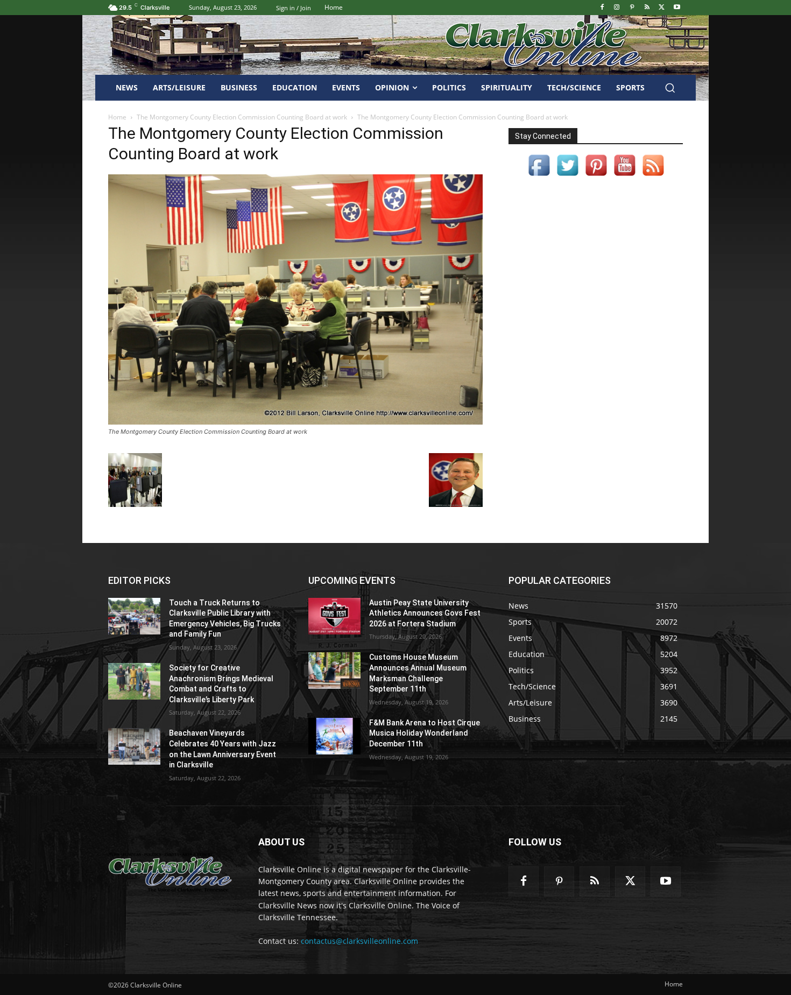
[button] (670, 88)
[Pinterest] (632, 8)
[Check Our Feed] (653, 176)
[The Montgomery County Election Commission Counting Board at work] (295, 421)
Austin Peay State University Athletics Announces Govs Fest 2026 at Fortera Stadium (425, 613)
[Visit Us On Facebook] (539, 176)
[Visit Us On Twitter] (567, 176)
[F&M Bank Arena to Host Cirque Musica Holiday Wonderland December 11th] (334, 736)
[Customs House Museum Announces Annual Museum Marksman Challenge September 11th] (334, 670)
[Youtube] (676, 8)
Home (117, 117)
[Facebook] (602, 8)
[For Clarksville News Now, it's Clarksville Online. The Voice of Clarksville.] (170, 872)
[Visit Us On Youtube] (624, 176)
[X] (661, 8)
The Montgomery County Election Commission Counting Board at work (242, 117)
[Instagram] (617, 8)
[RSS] (647, 8)
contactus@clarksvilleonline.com (359, 941)
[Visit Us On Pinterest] (596, 176)
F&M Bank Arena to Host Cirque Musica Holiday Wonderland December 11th (424, 733)
